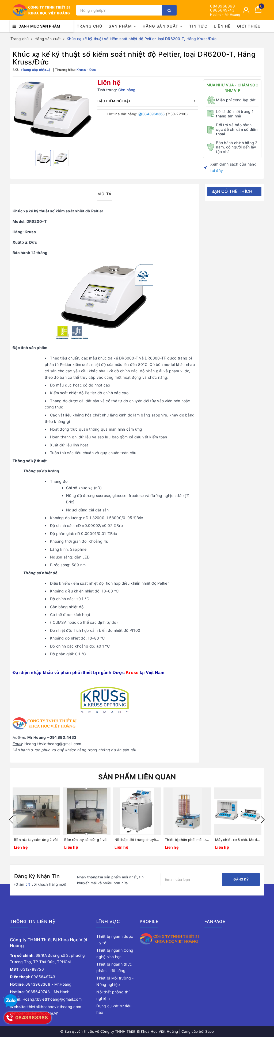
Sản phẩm (121, 26)
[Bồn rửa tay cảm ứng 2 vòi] (36, 811)
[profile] (169, 938)
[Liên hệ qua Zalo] (10, 1001)
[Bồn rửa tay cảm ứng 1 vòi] (86, 811)
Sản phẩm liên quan (137, 777)
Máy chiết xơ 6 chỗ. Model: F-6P (237, 839)
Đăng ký (241, 879)
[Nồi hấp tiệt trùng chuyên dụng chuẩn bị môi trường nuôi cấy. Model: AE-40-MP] (137, 811)
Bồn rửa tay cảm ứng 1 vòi (85, 839)
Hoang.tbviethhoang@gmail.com (46, 999)
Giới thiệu (249, 26)
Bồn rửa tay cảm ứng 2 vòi (36, 839)
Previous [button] (11, 820)
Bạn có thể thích (232, 191)
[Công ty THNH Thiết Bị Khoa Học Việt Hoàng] (42, 10)
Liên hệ (222, 26)
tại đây (216, 170)
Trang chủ (89, 26)
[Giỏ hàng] (258, 11)
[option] (52, 108)
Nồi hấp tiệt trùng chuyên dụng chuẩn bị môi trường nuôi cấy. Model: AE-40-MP (137, 839)
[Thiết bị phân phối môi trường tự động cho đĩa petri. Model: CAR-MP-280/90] (187, 811)
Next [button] (263, 820)
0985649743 (222, 10)
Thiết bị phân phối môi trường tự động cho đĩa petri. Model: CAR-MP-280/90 (187, 839)
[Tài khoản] (246, 10)
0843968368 (222, 6)
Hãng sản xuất (161, 26)
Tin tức (198, 26)
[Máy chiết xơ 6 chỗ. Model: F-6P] (237, 811)
